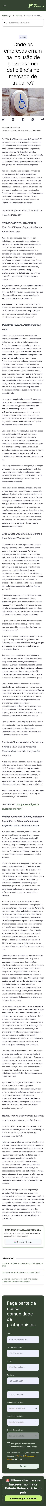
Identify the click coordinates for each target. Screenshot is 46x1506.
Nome (9, 1334)
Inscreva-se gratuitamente (23, 1498)
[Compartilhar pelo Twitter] (3, 119)
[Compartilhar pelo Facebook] (23, 119)
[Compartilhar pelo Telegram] (42, 119)
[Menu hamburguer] (4, 5)
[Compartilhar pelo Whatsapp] (32, 119)
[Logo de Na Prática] (36, 6)
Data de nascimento (14, 1347)
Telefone (10, 1375)
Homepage (6, 15)
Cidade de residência (15, 1430)
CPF (8, 1389)
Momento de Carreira (15, 1402)
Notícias (19, 15)
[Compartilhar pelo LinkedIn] (13, 119)
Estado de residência (15, 1416)
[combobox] (9, 1408)
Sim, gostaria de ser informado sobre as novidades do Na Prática (24, 1445)
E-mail (9, 1361)
